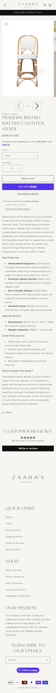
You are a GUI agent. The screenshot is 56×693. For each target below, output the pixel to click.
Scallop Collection (15, 589)
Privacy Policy (13, 530)
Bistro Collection (15, 576)
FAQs (8, 523)
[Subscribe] (47, 660)
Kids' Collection (14, 583)
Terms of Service (15, 543)
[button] (5, 5)
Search (9, 517)
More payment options (28, 193)
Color (4, 150)
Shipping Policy (14, 536)
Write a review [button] (28, 448)
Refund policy (13, 549)
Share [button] (8, 412)
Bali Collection (14, 570)
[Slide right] (37, 105)
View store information (17, 209)
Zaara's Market (31, 688)
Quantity (6, 162)
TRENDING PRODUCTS (18, 596)
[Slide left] (18, 105)
